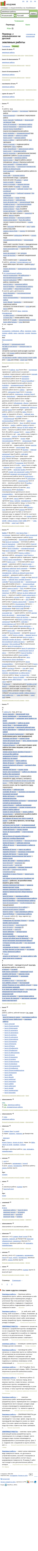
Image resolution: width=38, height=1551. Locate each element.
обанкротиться (7, 1241)
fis (33, 628)
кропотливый (20, 447)
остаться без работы (10, 754)
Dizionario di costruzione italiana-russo (13, 65)
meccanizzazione (8, 441)
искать (30, 222)
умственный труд (25, 716)
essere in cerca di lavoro (11, 812)
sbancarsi (6, 1138)
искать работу (28, 812)
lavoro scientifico (9, 936)
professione (15, 331)
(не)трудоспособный (24, 204)
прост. (14, 146)
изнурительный (25, 202)
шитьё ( (17, 865)
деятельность (7, 489)
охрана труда (24, 738)
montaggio (12, 124)
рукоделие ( (19, 863)
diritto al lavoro (8, 197)
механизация (28, 240)
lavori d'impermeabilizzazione (14, 1070)
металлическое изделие (27, 320)
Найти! (33, 13)
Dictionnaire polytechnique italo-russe (13, 55)
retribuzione (18, 235)
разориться (17, 1241)
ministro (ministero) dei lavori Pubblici (16, 889)
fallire (33, 1142)
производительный (23, 133)
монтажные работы (25, 124)
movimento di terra (31, 90)
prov (28, 688)
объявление (18, 403)
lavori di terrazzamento (12, 1066)
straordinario (12, 149)
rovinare (23, 1144)
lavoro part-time (8, 727)
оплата (33, 235)
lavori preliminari (10, 1079)
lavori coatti (20, 608)
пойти (18, 206)
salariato (11, 135)
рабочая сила (19, 789)
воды (32, 264)
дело (28, 487)
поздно (12, 353)
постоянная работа (21, 725)
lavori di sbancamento (12, 1061)
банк (11, 1131)
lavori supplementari (11, 1090)
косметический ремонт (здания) (14, 909)
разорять (12, 1133)
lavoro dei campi (9, 860)
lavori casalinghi (8, 171)
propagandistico (13, 297)
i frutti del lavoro (9, 829)
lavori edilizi (8, 1075)
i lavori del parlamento (10, 976)
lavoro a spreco (23, 619)
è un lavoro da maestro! (10, 998)
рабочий (20, 189)
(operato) (7, 916)
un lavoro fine (7, 317)
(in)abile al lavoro (9, 204)
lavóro (4, 533)
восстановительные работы (12, 277)
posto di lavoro (8, 760)
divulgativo (11, 293)
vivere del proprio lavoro (11, 741)
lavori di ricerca (10, 1055)
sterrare (28, 1177)
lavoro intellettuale (9, 716)
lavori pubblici (7, 289)
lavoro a (6, 140)
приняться (28, 213)
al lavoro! (5, 969)
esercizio (21, 333)
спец (5, 1117)
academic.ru (8, 3)
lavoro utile (7, 175)
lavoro (5, 120)
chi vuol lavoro (7, 357)
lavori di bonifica (9, 900)
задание (22, 509)
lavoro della (7, 322)
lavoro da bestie (8, 202)
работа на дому (24, 723)
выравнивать (17, 1163)
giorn (17, 570)
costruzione (13, 280)
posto (34, 331)
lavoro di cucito (8, 865)
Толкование (6, 46)
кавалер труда (24, 974)
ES (31, 1)
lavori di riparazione (11, 1057)
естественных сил (24, 262)
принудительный (23, 246)
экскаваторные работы (15, 1107)
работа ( (7, 712)
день (32, 414)
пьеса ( (17, 929)
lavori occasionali (9, 115)
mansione (28, 331)
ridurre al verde (7, 1144)
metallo (14, 320)
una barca (10, 668)
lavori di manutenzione (10, 903)
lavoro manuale (8, 714)
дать (28, 226)
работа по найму (22, 135)
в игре (16, 1131)
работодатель (21, 763)
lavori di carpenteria (11, 1030)
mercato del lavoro (9, 769)
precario (15, 111)
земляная (6, 1212)
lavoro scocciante (9, 249)
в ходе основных (24, 155)
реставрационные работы (27, 898)
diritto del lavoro (9, 796)
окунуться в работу (24, 217)
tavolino (23, 469)
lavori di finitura (8, 914)
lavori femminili (15, 633)
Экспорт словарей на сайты (8, 1481)
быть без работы (25, 220)
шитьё (26, 180)
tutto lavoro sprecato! (10, 971)
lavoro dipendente (9, 729)
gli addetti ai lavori (8, 980)
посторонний (24, 983)
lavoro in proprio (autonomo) (13, 734)
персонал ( (20, 980)
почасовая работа (20, 151)
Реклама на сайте (23, 1475)
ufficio (22, 331)
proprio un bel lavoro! (10, 956)
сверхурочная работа (26, 149)
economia (12, 153)
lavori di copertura (11, 1035)
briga (3, 335)
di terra (4, 1208)
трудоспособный (8, 421)
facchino (13, 255)
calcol (4, 681)
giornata (12, 144)
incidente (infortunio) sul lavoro (14, 800)
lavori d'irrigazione (11, 1072)
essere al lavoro (8, 209)
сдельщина (12, 392)
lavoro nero (7, 166)
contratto (5, 416)
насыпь (13, 1212)
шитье (24, 465)
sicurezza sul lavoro (10, 738)
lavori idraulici (9, 1077)
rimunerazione (7, 438)
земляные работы (8, 52)
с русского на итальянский (30, 35)
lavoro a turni (7, 138)
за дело (25, 427)
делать (4, 1168)
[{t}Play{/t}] (14, 49)
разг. (30, 140)
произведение (7, 313)
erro (5, 1161)
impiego (4, 333)
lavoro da (6, 255)
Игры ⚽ (10, 28)
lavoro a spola (27, 637)
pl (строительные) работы (13, 273)
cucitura (18, 180)
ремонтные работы (25, 126)
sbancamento (33, 1110)
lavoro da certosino (9, 996)
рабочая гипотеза (23, 843)
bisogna (33, 333)
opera (15, 333)
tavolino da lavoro (9, 189)
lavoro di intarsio (8, 925)
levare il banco (7, 1142)
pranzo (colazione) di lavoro (13, 765)
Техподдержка (13, 1475)
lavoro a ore (7, 151)
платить (22, 231)
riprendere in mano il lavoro (13, 874)
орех (12, 1214)
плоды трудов (22, 829)
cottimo (11, 140)
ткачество (25, 186)
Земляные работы (9, 1294)
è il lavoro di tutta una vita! (12, 943)
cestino (27, 472)
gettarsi (30, 427)
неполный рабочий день (25, 727)
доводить (19, 1133)
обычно (15, 162)
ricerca (11, 129)
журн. (13, 166)
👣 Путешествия (5, 1479)
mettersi (25, 425)
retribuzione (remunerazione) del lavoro (17, 856)
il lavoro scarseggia (10, 807)
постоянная (24, 111)
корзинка (27, 193)
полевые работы (22, 164)
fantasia (14, 322)
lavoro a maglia (8, 182)
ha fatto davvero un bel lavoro (13, 949)
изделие (25, 311)
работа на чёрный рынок (11, 169)
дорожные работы (20, 158)
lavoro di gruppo (8, 840)
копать (10, 1166)
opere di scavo (30, 99)
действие (13, 262)
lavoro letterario (8, 931)
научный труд (23, 936)
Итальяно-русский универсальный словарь (15, 1110)
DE (27, 1)
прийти (19, 211)
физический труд (22, 714)
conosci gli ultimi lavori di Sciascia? (16, 938)
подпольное (21, 166)
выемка (19, 1187)
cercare (16, 432)
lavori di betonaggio (11, 1028)
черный (4, 410)
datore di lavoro (8, 763)
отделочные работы (24, 914)
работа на (33, 407)
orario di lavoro (8, 805)
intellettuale (18, 120)
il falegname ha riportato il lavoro (15, 920)
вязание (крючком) (25, 867)
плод (20, 322)
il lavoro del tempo (9, 269)
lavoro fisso (23, 533)
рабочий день (20, 200)
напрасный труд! (26, 971)
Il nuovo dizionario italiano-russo (11, 1003)
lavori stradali (7, 158)
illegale (10, 302)
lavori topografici (10, 1092)
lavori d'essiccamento (12, 1026)
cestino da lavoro (9, 193)
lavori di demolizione (11, 1039)
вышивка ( (18, 927)
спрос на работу (25, 849)
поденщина (19, 394)
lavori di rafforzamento (12, 1052)
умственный (7, 122)
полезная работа (19, 175)
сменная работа (20, 138)
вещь (19, 311)
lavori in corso (8, 160)
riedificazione (24, 275)
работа (12, 370)
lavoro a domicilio (9, 723)
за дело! (14, 969)
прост (32, 394)
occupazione (6, 331)
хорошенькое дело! (18, 344)
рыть (10, 1257)
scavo (4, 1195)
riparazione (12, 126)
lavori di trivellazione (11, 1068)
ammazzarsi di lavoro (10, 756)
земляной (6, 1214)
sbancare (28, 1154)
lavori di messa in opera (11, 1017)
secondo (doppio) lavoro (11, 776)
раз (26, 360)
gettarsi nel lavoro (9, 217)
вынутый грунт (9, 1189)
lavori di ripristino (10, 1059)
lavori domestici (8, 718)
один (22, 360)
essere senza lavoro (10, 220)
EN (23, 1)
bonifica (11, 286)
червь (12, 1216)
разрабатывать (7, 1151)
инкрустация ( (21, 925)
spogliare (16, 1144)
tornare (33, 423)
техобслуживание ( (26, 903)
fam (22, 582)
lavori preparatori (10, 1081)
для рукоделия (19, 472)
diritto (24, 412)
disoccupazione (7, 340)
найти (33, 226)
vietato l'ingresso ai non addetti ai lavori (16, 985)
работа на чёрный (18, 573)
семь (9, 360)
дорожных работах (9, 568)
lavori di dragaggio (11, 1041)
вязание (18, 182)
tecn (30, 628)
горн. (24, 1149)
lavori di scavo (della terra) (12, 1019)
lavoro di (6, 124)
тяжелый (33, 449)
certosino (23, 253)
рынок (10, 410)
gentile (14, 357)
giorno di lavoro (8, 200)
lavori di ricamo (8, 927)
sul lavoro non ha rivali (11, 825)
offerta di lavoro (8, 845)
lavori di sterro (29, 55)
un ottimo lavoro (8, 315)
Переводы (10, 25)
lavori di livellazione (11, 1050)
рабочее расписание (23, 805)
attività (10, 333)
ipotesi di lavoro (8, 843)
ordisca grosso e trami (25, 357)
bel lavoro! (5, 344)
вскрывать (30, 1149)
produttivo (11, 133)
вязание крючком (23, 184)
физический (29, 120)
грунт (25, 1163)
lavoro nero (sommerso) (11, 772)
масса (5, 309)
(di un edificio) (23, 907)
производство (31, 166)
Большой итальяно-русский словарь (13, 363)
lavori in (5, 153)
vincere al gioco (18, 1142)
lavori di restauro (9, 898)
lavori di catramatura (11, 1032)
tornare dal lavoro (9, 211)
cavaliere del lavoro (9, 974)
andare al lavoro (8, 206)
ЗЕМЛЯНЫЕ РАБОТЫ (10, 1326)
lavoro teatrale (7, 929)
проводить (5, 1243)
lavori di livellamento (11, 1048)
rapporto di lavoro (9, 852)
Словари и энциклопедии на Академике (18, 8)
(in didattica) (18, 840)
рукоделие (19, 463)
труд (17, 370)
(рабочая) (20, 193)
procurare (11, 226)
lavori (27, 1095)
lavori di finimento (10, 1044)
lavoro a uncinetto (9, 867)
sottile (35, 357)
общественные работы (23, 289)
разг (16, 249)
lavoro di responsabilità (11, 832)
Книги (28, 25)
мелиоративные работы (24, 286)
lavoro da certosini (9, 253)
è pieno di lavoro (9, 745)
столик (26, 189)
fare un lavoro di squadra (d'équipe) (16, 836)
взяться (11, 215)
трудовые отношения (26, 852)
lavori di (5, 126)
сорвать (6, 1131)
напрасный (23, 260)
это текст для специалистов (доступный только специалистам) (19, 992)
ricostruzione (13, 275)
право (17, 197)
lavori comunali (10, 1024)
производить (17, 1166)
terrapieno (21, 1212)
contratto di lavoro (24, 579)
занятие (33, 445)
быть (18, 209)
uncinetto (12, 184)
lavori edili (6, 869)
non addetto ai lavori (9, 983)
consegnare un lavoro (11, 947)
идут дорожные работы (24, 911)
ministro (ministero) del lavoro (13, 885)
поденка (27, 394)
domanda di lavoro (9, 849)
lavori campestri (8, 164)
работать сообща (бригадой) (13, 838)
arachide (19, 1214)
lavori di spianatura (11, 1064)
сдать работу (26, 947)
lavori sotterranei (10, 1086)
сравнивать (20, 1255)
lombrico (19, 1216)
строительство (23, 481)
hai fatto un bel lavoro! (9, 346)
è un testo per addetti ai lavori (13, 989)
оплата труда (8, 858)
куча (27, 306)
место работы (21, 760)
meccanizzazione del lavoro (12, 240)
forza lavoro (7, 789)
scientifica (17, 129)
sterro (27, 1198)
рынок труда (23, 769)
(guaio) (6, 954)
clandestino (17, 302)
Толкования (19, 21)
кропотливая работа (26, 996)
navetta (17, 186)
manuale (11, 120)
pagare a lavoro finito (10, 231)
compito (27, 333)
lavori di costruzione (11, 1037)
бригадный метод (31, 840)
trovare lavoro (8, 814)
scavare (4, 1174)
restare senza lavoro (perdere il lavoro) (17, 752)
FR (35, 1)
